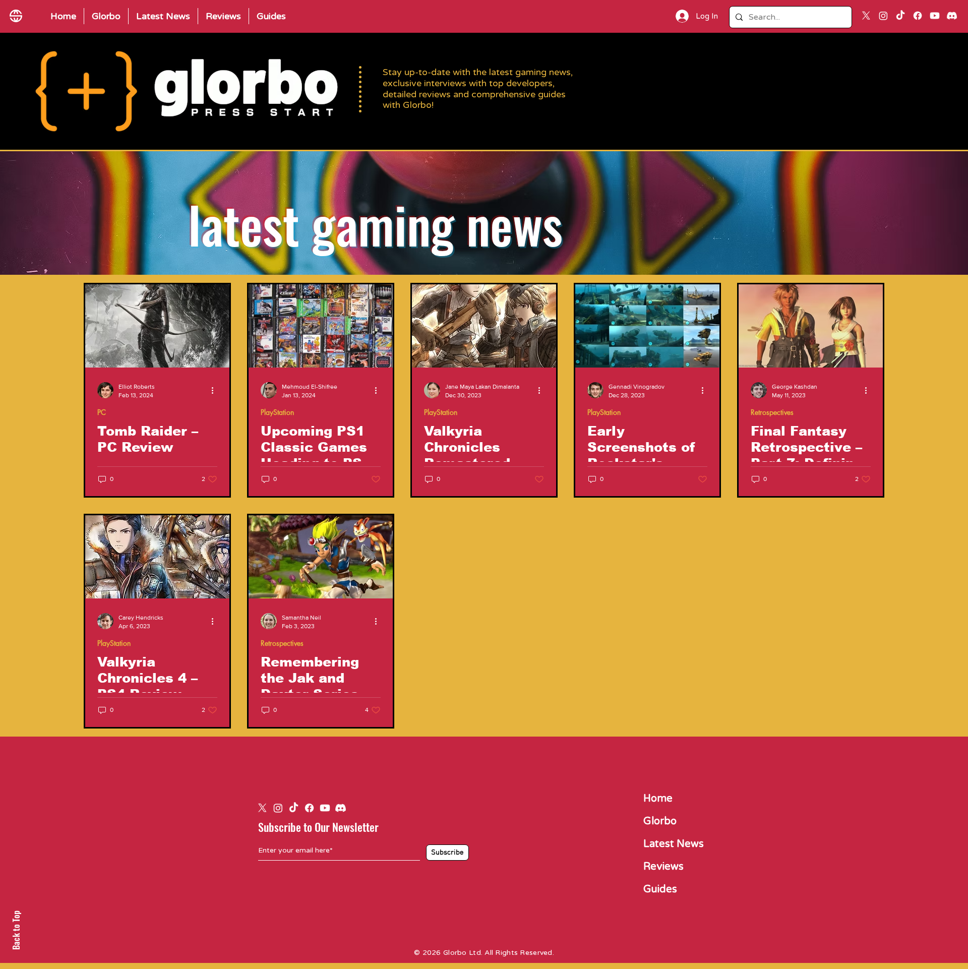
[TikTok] (900, 15)
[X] (866, 15)
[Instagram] (883, 15)
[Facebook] (917, 15)
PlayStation (277, 412)
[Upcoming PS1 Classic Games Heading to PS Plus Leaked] (321, 326)
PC (101, 412)
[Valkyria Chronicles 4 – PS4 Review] (157, 556)
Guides (660, 889)
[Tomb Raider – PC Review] (157, 326)
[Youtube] (934, 15)
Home (658, 799)
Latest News (673, 844)
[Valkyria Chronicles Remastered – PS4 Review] (484, 326)
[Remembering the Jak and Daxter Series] (321, 556)
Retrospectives (772, 412)
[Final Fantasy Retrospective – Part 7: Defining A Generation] (811, 326)
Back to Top (16, 930)
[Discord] (951, 15)
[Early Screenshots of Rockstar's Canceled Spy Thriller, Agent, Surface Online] (647, 326)
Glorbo (660, 821)
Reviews (663, 867)
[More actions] (216, 390)
